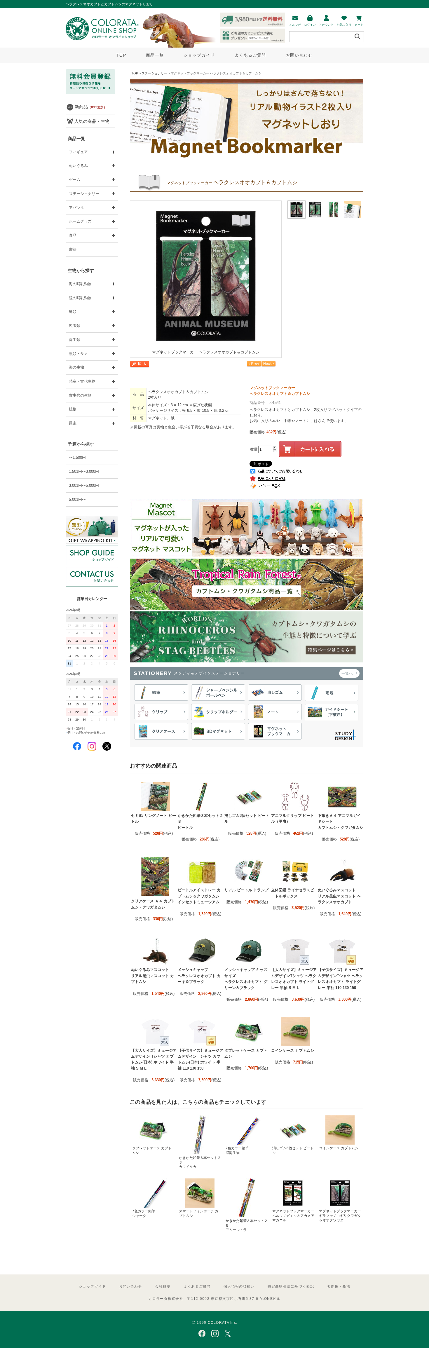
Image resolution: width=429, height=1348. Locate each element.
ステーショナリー (154, 73)
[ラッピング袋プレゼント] (92, 530)
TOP (121, 55)
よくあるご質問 (250, 55)
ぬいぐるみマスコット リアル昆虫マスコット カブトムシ (152, 975)
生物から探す (81, 270)
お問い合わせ (299, 55)
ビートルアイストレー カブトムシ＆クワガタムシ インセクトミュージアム (199, 896)
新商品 (91, 106)
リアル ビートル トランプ (246, 890)
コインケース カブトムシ (292, 1050)
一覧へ (347, 673)
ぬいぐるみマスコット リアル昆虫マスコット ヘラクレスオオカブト (339, 896)
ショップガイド (199, 55)
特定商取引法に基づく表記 (291, 1286)
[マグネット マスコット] (246, 556)
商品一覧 (155, 55)
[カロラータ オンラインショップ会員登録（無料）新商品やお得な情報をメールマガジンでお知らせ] (90, 92)
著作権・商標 (338, 1286)
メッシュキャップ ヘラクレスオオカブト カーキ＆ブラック (199, 975)
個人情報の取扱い (239, 1286)
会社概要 (162, 1286)
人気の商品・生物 (91, 121)
